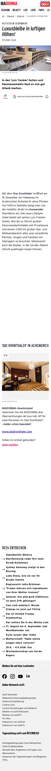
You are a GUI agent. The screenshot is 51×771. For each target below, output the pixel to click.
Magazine (10, 16)
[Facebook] (4, 676)
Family (42, 10)
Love (33, 10)
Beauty (17, 10)
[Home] (3, 16)
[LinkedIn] (28, 676)
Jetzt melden (10, 445)
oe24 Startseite (9, 695)
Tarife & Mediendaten (12, 746)
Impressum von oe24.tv (13, 725)
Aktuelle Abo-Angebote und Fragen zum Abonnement (22, 751)
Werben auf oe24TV (12, 715)
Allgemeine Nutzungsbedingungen (19, 698)
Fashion (5, 10)
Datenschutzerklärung (13, 701)
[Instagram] (12, 676)
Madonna (20, 16)
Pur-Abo (6, 718)
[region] (25, 378)
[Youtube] (20, 676)
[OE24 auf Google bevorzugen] (47, 96)
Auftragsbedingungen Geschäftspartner (21, 743)
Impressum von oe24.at (13, 722)
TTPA (4, 760)
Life (26, 10)
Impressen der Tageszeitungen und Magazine (24, 757)
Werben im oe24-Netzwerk (15, 712)
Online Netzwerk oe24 (13, 684)
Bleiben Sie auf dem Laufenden (18, 665)
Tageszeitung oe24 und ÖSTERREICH (20, 733)
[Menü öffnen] (48, 10)
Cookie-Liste (8, 705)
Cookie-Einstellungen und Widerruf (19, 708)
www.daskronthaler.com (17, 431)
